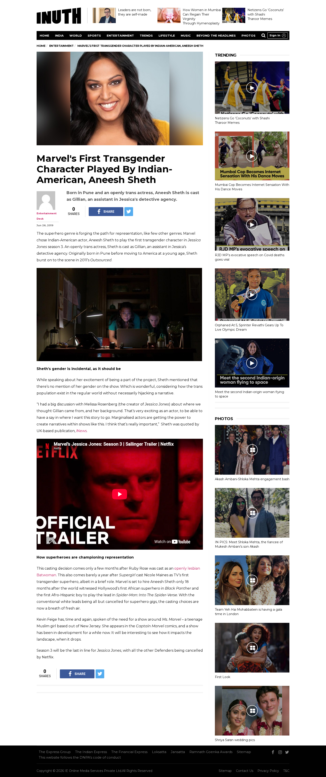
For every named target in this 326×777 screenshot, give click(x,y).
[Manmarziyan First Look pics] (252, 648)
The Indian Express (91, 752)
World (75, 35)
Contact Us (244, 771)
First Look (222, 677)
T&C (286, 771)
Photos (248, 35)
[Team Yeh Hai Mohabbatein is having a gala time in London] (252, 580)
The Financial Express (129, 752)
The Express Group (55, 752)
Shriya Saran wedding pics (235, 740)
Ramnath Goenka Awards (210, 752)
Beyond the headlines (216, 35)
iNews (81, 431)
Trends (146, 35)
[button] (278, 35)
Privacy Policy (268, 771)
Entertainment (120, 35)
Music (186, 35)
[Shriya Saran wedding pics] (252, 711)
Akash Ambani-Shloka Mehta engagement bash (252, 479)
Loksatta (159, 752)
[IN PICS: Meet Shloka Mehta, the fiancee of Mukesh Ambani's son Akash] (252, 513)
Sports (94, 35)
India (59, 35)
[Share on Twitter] (128, 211)
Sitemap (244, 752)
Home (44, 35)
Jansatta (178, 752)
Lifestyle (167, 35)
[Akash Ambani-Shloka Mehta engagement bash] (252, 450)
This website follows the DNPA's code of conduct (80, 757)
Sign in (274, 35)
